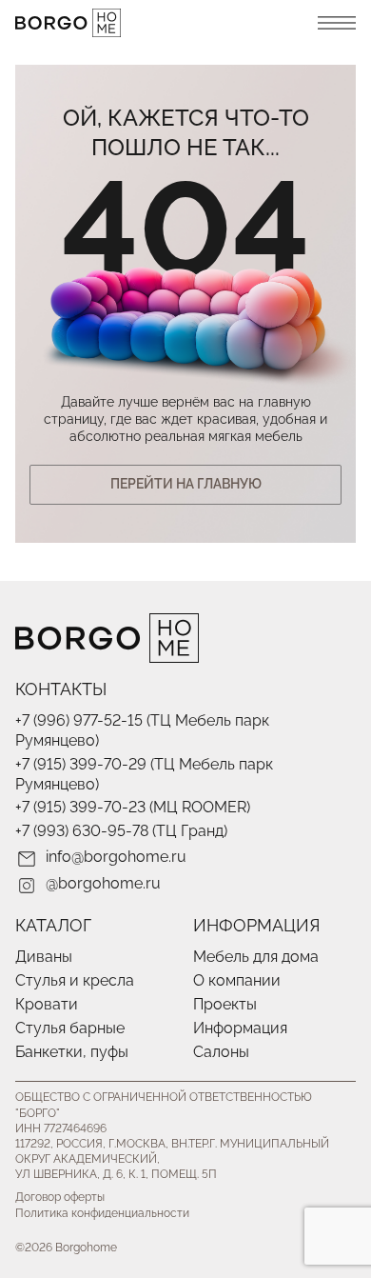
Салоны (221, 1052)
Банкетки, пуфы (71, 1052)
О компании (237, 980)
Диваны (43, 957)
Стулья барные (70, 1028)
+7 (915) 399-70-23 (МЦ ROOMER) (132, 807)
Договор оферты (60, 1197)
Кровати (46, 1004)
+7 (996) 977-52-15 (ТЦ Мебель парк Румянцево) (142, 730)
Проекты (225, 1004)
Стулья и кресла (74, 980)
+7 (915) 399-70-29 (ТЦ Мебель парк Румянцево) (144, 774)
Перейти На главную (186, 483)
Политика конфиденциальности (102, 1213)
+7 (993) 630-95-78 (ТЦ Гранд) (121, 831)
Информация (240, 1028)
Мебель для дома (256, 957)
